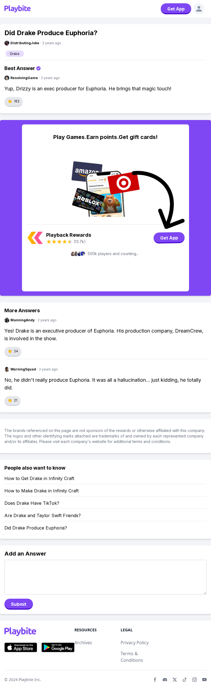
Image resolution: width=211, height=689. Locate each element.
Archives (83, 643)
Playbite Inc (29, 679)
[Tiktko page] (184, 679)
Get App (176, 9)
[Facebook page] (155, 679)
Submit (18, 604)
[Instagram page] (194, 679)
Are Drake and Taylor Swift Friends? (42, 515)
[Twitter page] (175, 679)
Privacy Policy (135, 643)
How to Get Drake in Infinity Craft (39, 478)
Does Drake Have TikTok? (31, 503)
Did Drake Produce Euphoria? (35, 528)
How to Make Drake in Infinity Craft (41, 490)
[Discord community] (165, 679)
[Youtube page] (204, 679)
